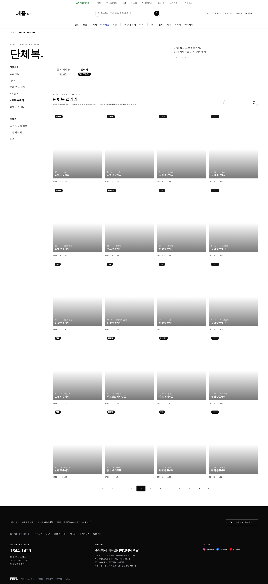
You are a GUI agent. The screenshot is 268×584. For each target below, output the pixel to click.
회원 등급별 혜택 (18, 126)
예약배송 (104, 24)
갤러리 (84, 71)
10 (199, 488)
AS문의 (73, 534)
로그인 (209, 13)
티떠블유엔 (147, 3)
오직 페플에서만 (83, 3)
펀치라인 (173, 3)
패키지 (93, 24)
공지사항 (14, 74)
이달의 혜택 (130, 24)
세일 (114, 24)
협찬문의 (97, 534)
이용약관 (14, 522)
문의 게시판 (63, 71)
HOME (12, 32)
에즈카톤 (161, 3)
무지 (153, 24)
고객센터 (238, 13)
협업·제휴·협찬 (17, 107)
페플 (99, 3)
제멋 (124, 3)
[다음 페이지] (208, 488)
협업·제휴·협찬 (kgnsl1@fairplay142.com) (74, 522)
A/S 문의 (14, 93)
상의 (161, 24)
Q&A (12, 80)
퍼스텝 (134, 3)
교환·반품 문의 (17, 87)
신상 (85, 24)
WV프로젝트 (111, 3)
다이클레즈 (187, 3)
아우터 (177, 24)
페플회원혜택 (27, 522)
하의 (169, 24)
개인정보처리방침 (45, 522)
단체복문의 (84, 534)
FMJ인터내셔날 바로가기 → (242, 522)
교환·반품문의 (60, 534)
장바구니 (248, 13)
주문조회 (218, 13)
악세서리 (188, 24)
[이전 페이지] (102, 488)
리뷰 (141, 24)
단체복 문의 (18, 100)
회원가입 (228, 13)
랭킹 (77, 24)
